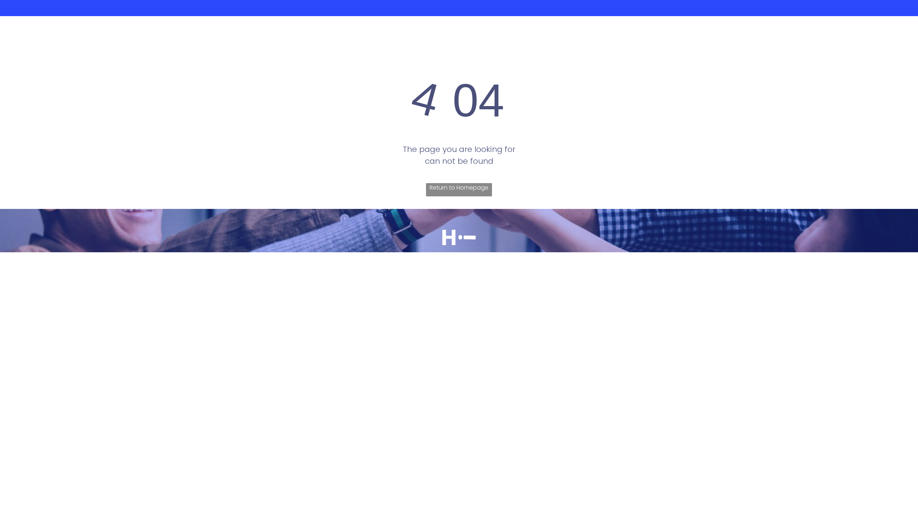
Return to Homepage (459, 187)
